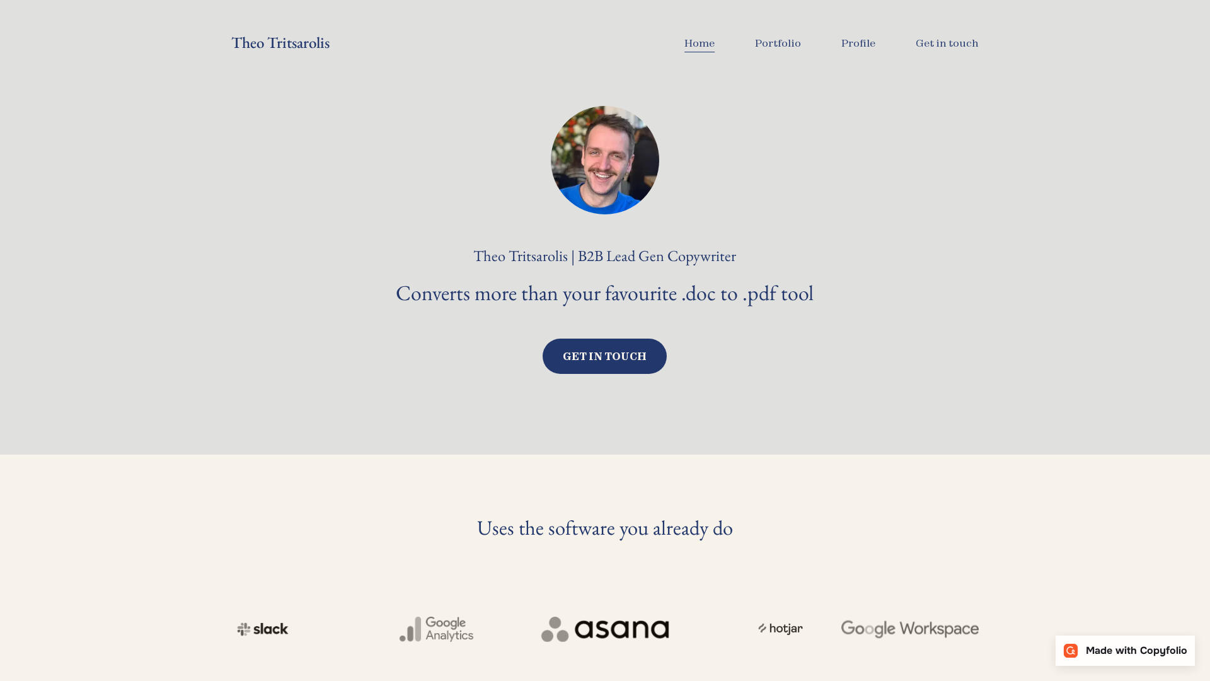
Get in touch (605, 356)
